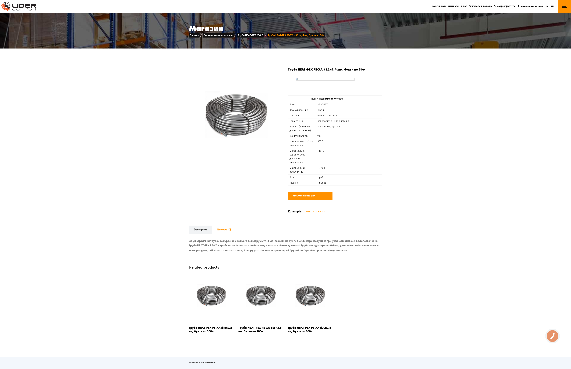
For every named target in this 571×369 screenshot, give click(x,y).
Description (200, 229)
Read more (194, 315)
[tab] (200, 230)
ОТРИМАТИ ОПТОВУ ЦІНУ (303, 196)
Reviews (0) (224, 229)
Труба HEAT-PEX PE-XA (315, 212)
